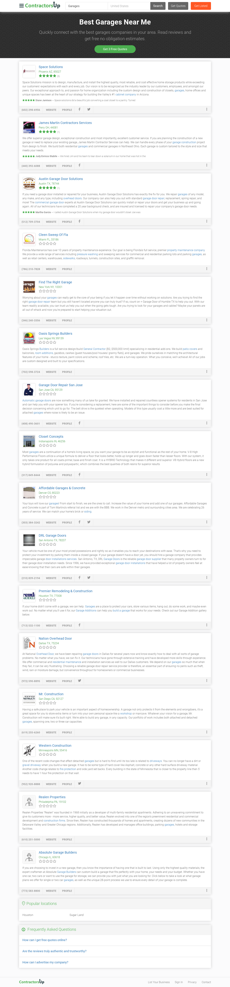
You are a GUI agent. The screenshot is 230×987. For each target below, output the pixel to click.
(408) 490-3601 (31, 423)
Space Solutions (51, 67)
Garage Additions (86, 610)
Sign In (179, 982)
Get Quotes (178, 6)
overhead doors (72, 198)
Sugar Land (77, 915)
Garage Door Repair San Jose (61, 385)
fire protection (68, 769)
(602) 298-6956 (31, 109)
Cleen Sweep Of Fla (53, 235)
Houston (27, 915)
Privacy (192, 982)
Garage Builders (66, 872)
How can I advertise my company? (45, 962)
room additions (44, 353)
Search (158, 6)
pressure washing (87, 254)
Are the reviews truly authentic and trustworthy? (54, 951)
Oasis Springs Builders (55, 333)
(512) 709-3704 (31, 221)
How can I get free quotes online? (44, 940)
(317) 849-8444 (31, 475)
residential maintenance (67, 662)
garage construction (184, 142)
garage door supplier (149, 559)
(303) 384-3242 (31, 522)
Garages (90, 606)
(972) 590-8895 (31, 681)
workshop (126, 713)
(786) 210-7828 (31, 269)
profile (67, 109)
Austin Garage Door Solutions (61, 179)
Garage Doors (112, 559)
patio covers (190, 349)
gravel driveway (31, 765)
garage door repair (153, 198)
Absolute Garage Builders (58, 852)
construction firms (54, 820)
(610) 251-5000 (31, 839)
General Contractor (94, 349)
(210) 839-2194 (31, 578)
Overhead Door (45, 654)
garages (179, 90)
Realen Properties (52, 797)
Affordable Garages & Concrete (62, 488)
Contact (206, 982)
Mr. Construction (51, 694)
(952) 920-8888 (31, 784)
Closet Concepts (51, 436)
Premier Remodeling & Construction (65, 591)
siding (87, 511)
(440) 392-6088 (31, 166)
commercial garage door (49, 202)
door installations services (61, 559)
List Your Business (159, 982)
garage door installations (130, 563)
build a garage (121, 610)
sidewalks (69, 258)
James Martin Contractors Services (65, 123)
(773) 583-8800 (31, 890)
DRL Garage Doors (52, 535)
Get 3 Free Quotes (115, 49)
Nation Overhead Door (55, 638)
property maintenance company (186, 250)
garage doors (90, 654)
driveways (156, 761)
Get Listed (200, 6)
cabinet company (126, 94)
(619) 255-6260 (31, 732)
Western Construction (55, 746)
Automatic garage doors (36, 400)
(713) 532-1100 (31, 625)
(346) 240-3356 (31, 320)
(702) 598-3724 (31, 372)
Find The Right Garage (55, 282)
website (51, 109)
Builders (44, 349)
